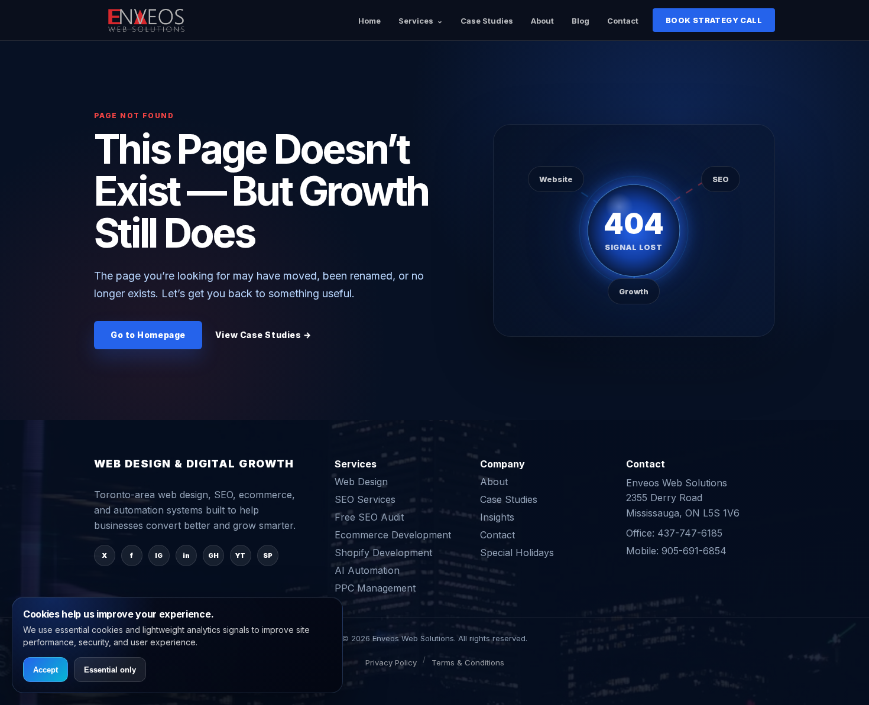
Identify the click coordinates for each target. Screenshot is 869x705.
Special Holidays (517, 552)
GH (213, 555)
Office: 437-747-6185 (674, 533)
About (542, 20)
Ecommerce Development (393, 535)
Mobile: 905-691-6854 (676, 551)
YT (240, 555)
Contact (622, 20)
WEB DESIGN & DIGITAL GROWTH (194, 464)
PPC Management (375, 588)
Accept (45, 669)
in (186, 555)
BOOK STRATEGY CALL (714, 20)
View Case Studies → (263, 335)
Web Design (361, 482)
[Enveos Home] (147, 20)
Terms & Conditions (468, 662)
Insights (497, 517)
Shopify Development (383, 552)
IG (159, 555)
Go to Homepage (148, 335)
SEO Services (365, 499)
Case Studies (487, 20)
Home (369, 20)
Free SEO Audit (369, 517)
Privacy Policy (391, 662)
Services (415, 20)
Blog (580, 20)
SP (268, 555)
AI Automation (367, 570)
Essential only (110, 669)
